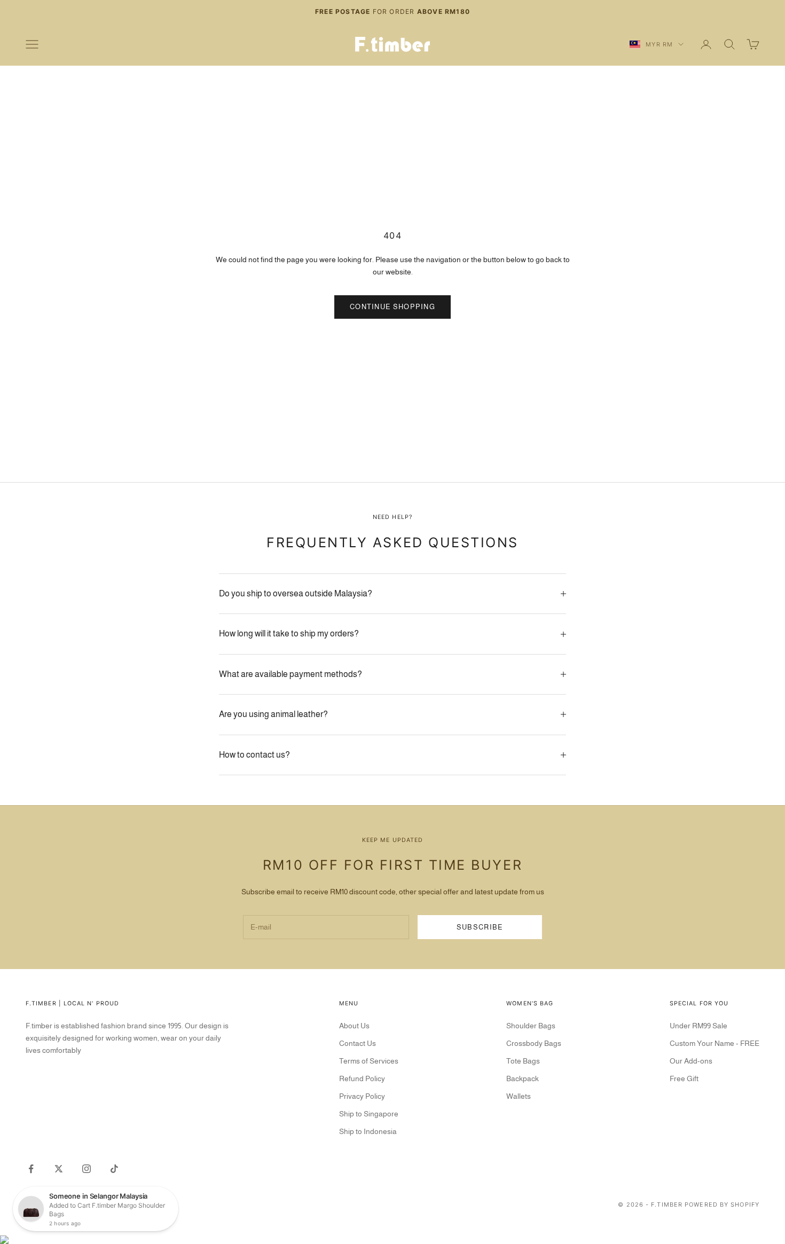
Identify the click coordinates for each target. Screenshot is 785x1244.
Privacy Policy (362, 1096)
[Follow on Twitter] (58, 1168)
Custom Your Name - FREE (714, 1043)
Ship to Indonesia (368, 1131)
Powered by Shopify (722, 1204)
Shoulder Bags (530, 1025)
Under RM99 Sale (698, 1025)
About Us (354, 1025)
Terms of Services (368, 1061)
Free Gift (684, 1078)
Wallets (518, 1096)
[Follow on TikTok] (114, 1168)
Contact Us (357, 1043)
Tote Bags (523, 1061)
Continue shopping (392, 307)
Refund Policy (362, 1078)
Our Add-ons (691, 1061)
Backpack (522, 1078)
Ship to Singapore (368, 1113)
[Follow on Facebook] (31, 1168)
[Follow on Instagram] (86, 1168)
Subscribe (480, 927)
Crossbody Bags (533, 1043)
